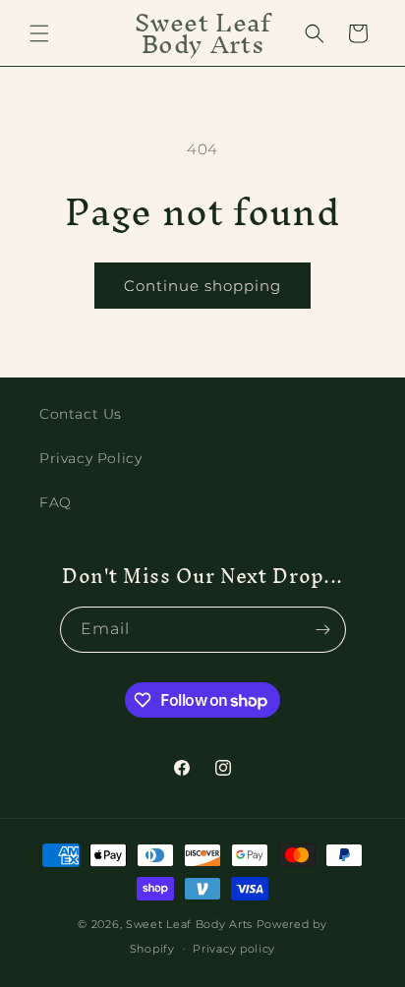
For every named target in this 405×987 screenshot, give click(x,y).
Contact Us (80, 414)
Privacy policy (234, 949)
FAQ (55, 502)
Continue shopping (202, 285)
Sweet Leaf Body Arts (189, 924)
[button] (39, 33)
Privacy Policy (90, 458)
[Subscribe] (323, 630)
